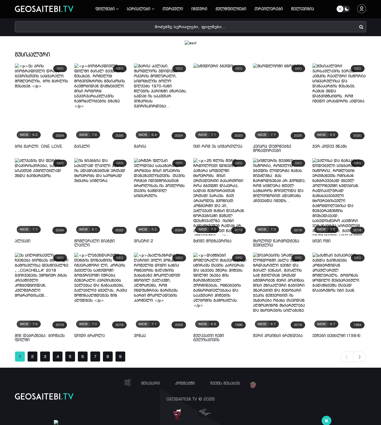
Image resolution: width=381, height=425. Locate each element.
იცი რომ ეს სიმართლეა (217, 146)
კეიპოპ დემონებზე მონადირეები (272, 148)
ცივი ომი (321, 241)
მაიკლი (82, 146)
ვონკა (140, 335)
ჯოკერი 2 (143, 241)
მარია (140, 146)
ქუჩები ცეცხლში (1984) (336, 335)
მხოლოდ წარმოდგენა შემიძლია (276, 243)
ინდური (199, 8)
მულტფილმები (231, 8)
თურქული (173, 8)
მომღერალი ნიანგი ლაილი (94, 243)
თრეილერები (269, 8)
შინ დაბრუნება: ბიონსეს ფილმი (40, 337)
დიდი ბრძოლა (89, 335)
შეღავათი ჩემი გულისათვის (208, 337)
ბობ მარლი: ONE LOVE (38, 146)
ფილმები (105, 8)
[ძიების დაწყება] (361, 26)
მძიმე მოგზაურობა (212, 241)
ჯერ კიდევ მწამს (329, 146)
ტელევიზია (302, 8)
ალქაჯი (22, 241)
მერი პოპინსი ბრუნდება (278, 335)
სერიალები (139, 8)
